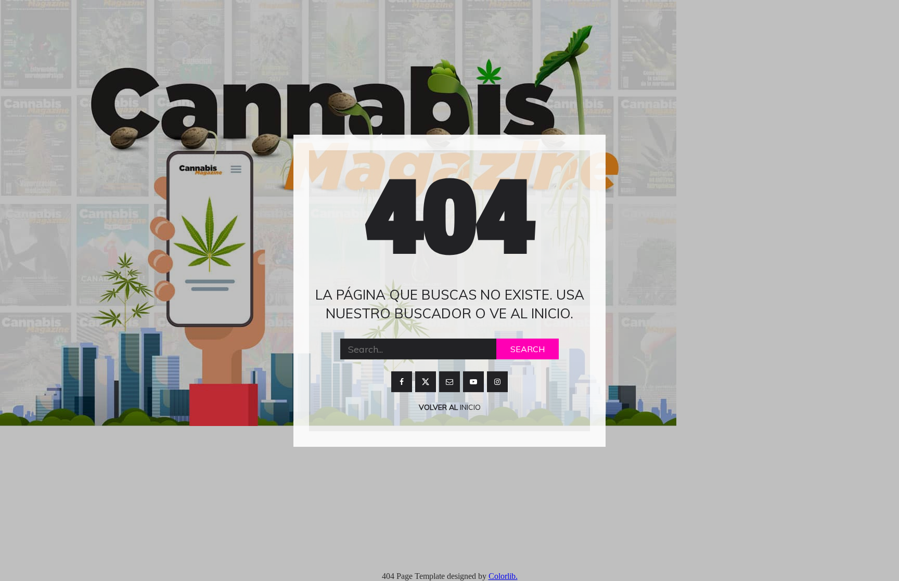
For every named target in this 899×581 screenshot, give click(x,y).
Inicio (469, 407)
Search (527, 349)
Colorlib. (503, 576)
